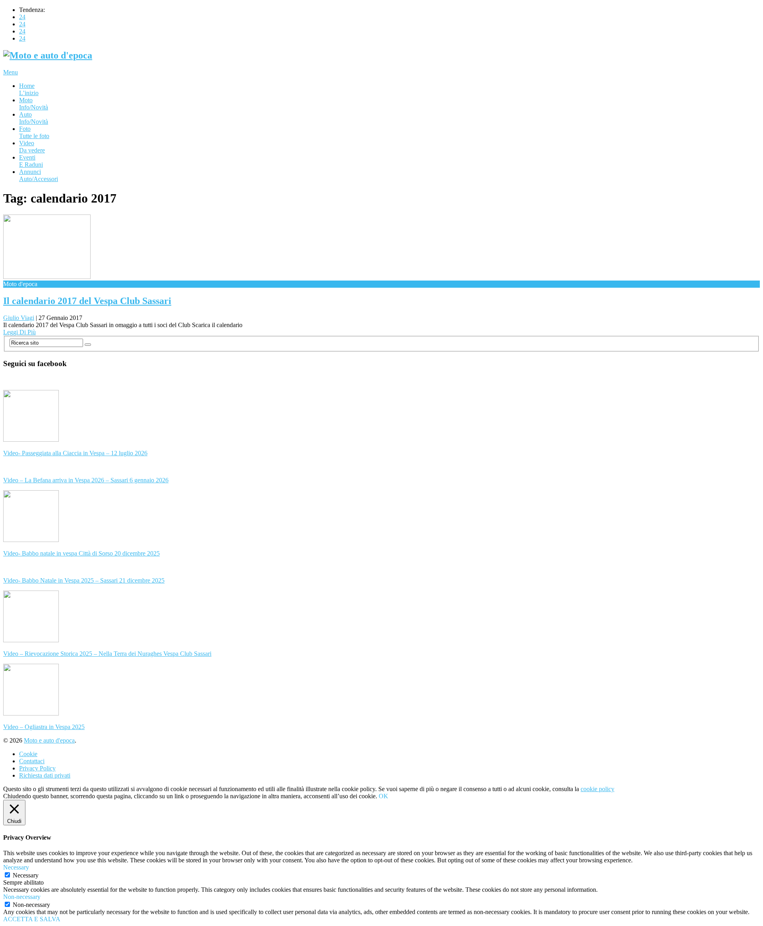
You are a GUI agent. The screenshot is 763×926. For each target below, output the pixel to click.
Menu (10, 72)
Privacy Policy (37, 768)
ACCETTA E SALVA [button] (31, 919)
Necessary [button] (16, 867)
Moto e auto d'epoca (49, 740)
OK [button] (383, 796)
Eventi (31, 161)
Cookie (28, 754)
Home (29, 89)
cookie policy (597, 789)
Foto (34, 132)
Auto (33, 118)
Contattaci (32, 761)
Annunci (38, 175)
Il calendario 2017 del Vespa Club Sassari (87, 301)
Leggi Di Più (19, 332)
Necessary (26, 875)
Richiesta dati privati (44, 775)
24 (22, 17)
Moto (33, 104)
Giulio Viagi (18, 317)
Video (32, 147)
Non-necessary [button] (22, 896)
